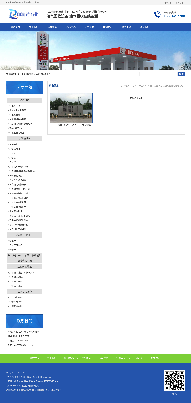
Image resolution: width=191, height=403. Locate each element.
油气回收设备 (38, 390)
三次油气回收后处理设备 (20, 124)
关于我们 (33, 27)
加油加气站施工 (16, 281)
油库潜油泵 (14, 115)
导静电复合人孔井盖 (18, 198)
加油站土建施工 (16, 286)
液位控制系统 (15, 245)
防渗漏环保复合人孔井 (19, 193)
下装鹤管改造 (15, 128)
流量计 (12, 249)
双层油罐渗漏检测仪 (18, 220)
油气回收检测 (15, 297)
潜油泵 (12, 153)
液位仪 (12, 162)
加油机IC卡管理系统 (18, 166)
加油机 (12, 157)
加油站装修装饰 (16, 277)
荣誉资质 (89, 27)
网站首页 (15, 27)
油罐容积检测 (15, 302)
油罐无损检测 (15, 306)
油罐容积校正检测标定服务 (18, 390)
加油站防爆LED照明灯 (19, 189)
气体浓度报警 (15, 175)
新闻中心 (52, 27)
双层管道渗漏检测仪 (18, 225)
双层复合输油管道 (17, 180)
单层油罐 (13, 144)
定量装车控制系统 (17, 110)
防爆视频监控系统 (17, 119)
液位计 (12, 241)
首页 (134, 85)
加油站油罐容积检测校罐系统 (23, 171)
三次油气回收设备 (17, 184)
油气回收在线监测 (17, 229)
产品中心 (71, 27)
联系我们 (179, 3)
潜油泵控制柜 (15, 211)
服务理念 (126, 27)
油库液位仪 (14, 106)
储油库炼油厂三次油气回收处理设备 (74, 125)
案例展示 (108, 27)
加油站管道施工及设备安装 (21, 272)
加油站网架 (14, 149)
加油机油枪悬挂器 (17, 202)
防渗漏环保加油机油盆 (19, 216)
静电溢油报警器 (16, 133)
